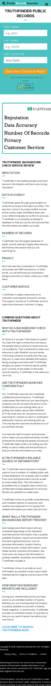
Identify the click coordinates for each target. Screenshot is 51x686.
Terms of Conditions (28, 654)
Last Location (14, 54)
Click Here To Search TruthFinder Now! (17, 628)
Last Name (11, 40)
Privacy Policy (10, 654)
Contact (43, 654)
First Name (11, 27)
